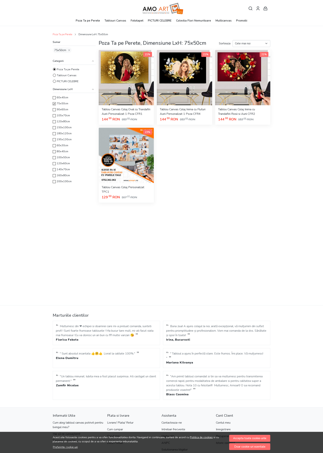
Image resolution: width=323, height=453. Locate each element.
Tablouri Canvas (115, 20)
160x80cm (63, 175)
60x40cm (62, 97)
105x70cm (63, 115)
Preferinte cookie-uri (65, 447)
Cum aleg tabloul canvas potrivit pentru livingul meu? (78, 425)
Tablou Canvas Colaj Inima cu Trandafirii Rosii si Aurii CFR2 (236, 111)
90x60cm (62, 109)
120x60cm (63, 163)
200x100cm (64, 181)
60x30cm (62, 145)
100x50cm (63, 157)
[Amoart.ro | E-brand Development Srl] (161, 8)
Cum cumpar (115, 429)
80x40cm (62, 151)
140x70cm (63, 169)
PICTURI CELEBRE (160, 20)
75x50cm (60, 50)
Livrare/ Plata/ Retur (120, 423)
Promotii (241, 20)
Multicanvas (224, 20)
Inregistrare (223, 429)
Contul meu (223, 423)
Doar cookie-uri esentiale (249, 447)
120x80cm (63, 121)
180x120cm (64, 133)
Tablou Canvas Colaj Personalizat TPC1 (123, 189)
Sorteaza (224, 43)
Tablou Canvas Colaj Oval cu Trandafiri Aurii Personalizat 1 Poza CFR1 (126, 111)
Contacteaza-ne (172, 423)
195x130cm (64, 139)
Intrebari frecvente (173, 429)
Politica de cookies (201, 437)
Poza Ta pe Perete (88, 20)
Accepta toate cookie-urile (249, 438)
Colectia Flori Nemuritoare (193, 20)
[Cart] (265, 8)
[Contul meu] (258, 8)
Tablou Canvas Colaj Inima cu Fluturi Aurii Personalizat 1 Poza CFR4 (182, 111)
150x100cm (64, 127)
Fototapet (137, 20)
